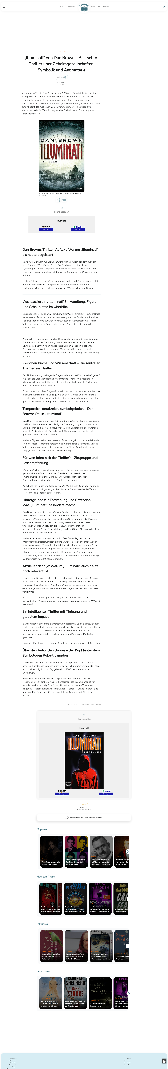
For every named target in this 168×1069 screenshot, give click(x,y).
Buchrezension (62, 51)
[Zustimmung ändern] (164, 1061)
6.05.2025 (62, 84)
